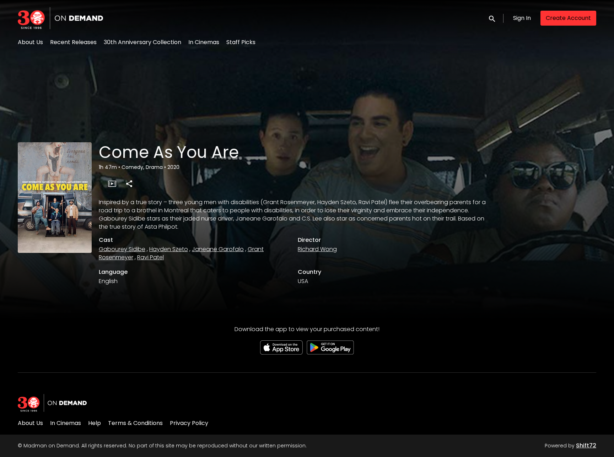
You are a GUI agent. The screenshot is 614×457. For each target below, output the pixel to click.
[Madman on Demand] (52, 403)
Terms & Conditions (135, 423)
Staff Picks (240, 42)
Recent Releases (73, 42)
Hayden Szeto (168, 249)
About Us (30, 42)
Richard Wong (317, 249)
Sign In (522, 18)
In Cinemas (203, 42)
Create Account (568, 18)
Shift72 (586, 445)
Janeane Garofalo (218, 249)
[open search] (492, 18)
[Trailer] (111, 183)
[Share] (129, 183)
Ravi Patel (150, 257)
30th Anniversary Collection (142, 42)
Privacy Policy (189, 423)
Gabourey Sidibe (122, 249)
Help (94, 423)
